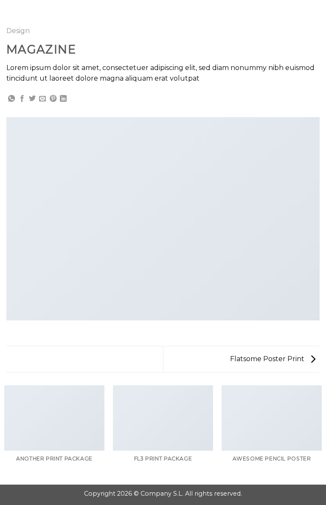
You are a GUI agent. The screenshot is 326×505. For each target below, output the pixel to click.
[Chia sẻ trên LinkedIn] (63, 99)
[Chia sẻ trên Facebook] (22, 99)
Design (18, 31)
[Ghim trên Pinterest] (53, 99)
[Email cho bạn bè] (42, 99)
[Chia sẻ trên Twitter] (32, 99)
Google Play (163, 13)
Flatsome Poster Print (268, 359)
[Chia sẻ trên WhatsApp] (11, 99)
